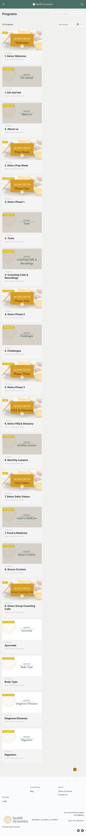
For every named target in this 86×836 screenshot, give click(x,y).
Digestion (10, 754)
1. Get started (13, 92)
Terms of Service (65, 791)
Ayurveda (10, 645)
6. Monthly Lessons (16, 460)
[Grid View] (78, 24)
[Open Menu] (3, 4)
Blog (32, 791)
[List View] (82, 24)
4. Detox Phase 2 (15, 314)
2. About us (11, 129)
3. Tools (9, 238)
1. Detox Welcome (15, 56)
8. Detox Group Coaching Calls (20, 607)
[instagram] (82, 830)
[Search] (82, 4)
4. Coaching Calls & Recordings (16, 276)
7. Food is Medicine (16, 533)
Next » (82, 769)
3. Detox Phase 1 (15, 201)
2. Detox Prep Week (16, 165)
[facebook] (78, 830)
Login (4, 801)
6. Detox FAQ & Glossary (19, 423)
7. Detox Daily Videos (17, 496)
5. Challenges (13, 350)
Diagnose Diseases (16, 718)
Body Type (11, 681)
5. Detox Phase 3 (15, 387)
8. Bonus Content (15, 569)
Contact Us (63, 795)
